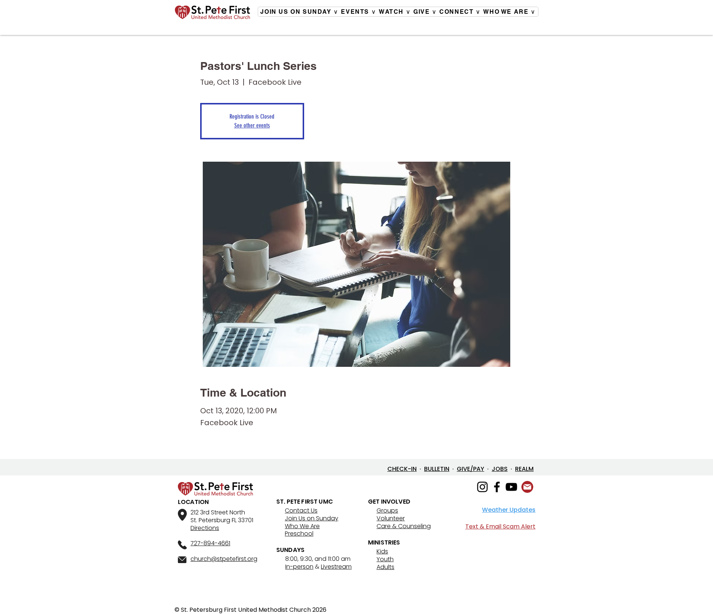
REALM (524, 469)
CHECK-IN (402, 469)
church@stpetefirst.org (224, 559)
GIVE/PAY (470, 469)
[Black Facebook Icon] (497, 487)
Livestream (336, 566)
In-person (299, 566)
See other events (252, 125)
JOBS (500, 469)
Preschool (299, 533)
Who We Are (302, 526)
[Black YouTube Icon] (511, 487)
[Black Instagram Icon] (482, 487)
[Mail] (527, 487)
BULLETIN (436, 469)
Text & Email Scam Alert (500, 526)
